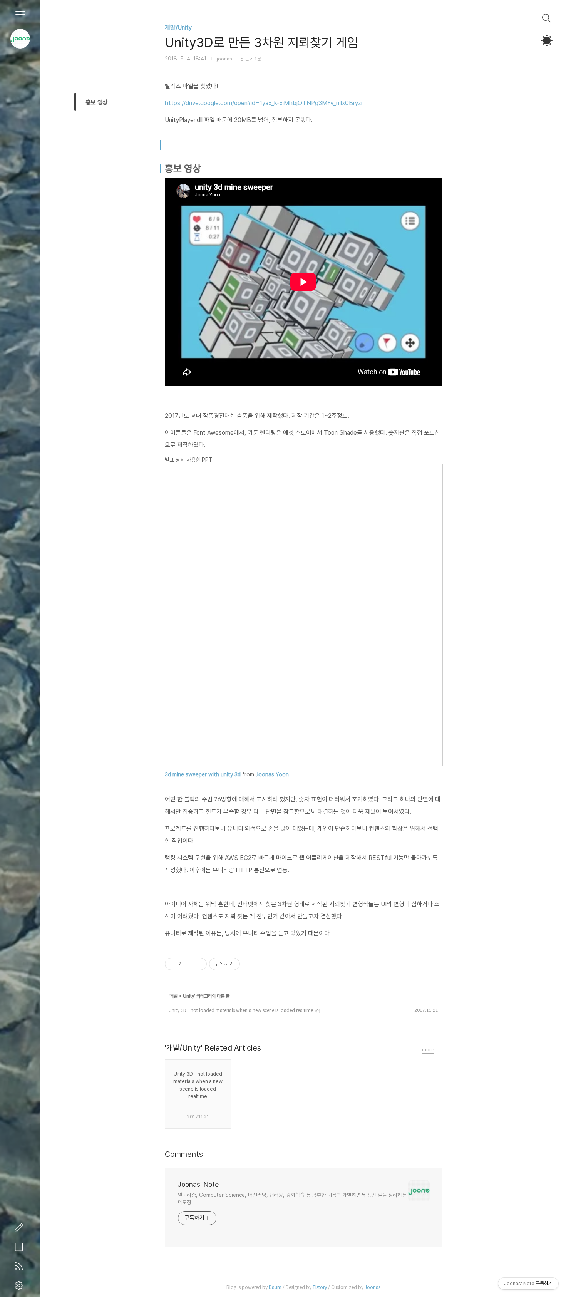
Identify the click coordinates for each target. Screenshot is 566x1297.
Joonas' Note (198, 1184)
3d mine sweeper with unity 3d (203, 774)
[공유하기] (188, 964)
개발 (174, 996)
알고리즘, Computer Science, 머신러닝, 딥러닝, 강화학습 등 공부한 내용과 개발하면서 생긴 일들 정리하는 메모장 (292, 1198)
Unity (188, 996)
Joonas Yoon (272, 774)
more (428, 1049)
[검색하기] (546, 18)
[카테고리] (20, 15)
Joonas (372, 1287)
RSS (20, 1266)
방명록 (20, 1247)
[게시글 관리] (198, 964)
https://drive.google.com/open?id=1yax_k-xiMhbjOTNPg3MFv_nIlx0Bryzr (264, 103)
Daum (275, 1287)
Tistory (320, 1287)
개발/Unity (178, 27)
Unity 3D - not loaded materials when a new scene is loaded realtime (241, 1010)
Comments (184, 1154)
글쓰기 (20, 1227)
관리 (20, 1285)
